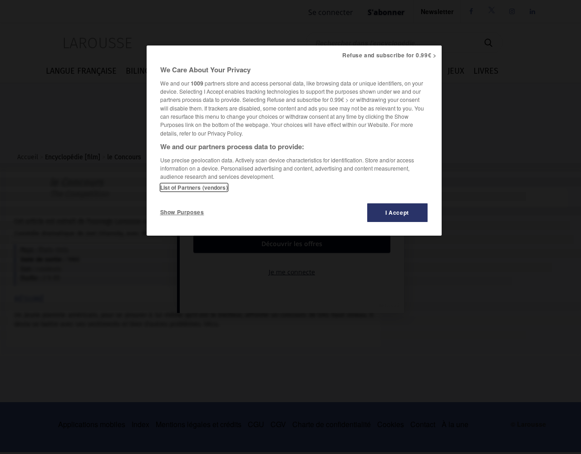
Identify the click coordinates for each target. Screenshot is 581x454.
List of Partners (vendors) (194, 187)
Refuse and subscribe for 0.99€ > (389, 55)
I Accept (397, 212)
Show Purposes (182, 212)
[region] (294, 140)
